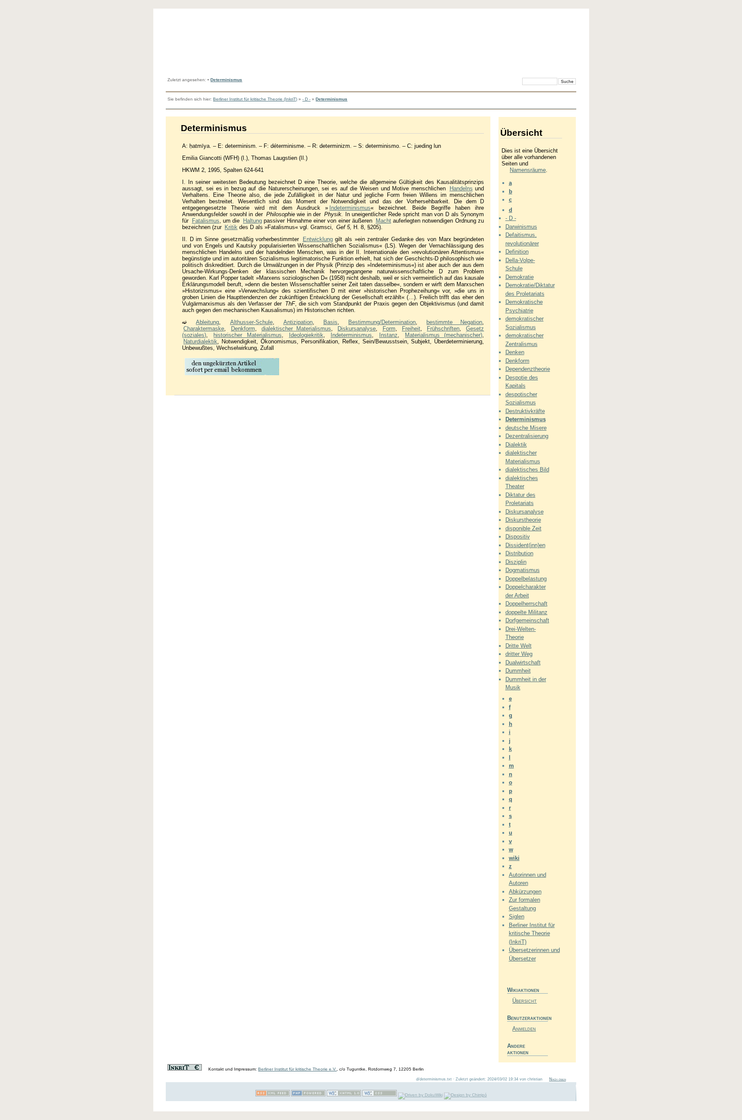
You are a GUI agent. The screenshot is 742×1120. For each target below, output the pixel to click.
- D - (306, 99)
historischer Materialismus (247, 335)
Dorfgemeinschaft (527, 620)
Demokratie (519, 277)
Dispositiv (517, 536)
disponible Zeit (523, 528)
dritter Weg (518, 654)
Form (389, 328)
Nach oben (557, 1079)
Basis (330, 322)
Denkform (243, 328)
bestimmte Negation (454, 322)
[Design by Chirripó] (465, 1094)
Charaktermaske (203, 328)
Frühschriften (443, 328)
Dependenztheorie (527, 369)
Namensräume (528, 170)
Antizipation (298, 322)
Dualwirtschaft (523, 662)
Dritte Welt (518, 646)
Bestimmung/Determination (382, 322)
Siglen (516, 916)
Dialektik (516, 444)
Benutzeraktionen (527, 1018)
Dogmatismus (522, 570)
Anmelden (524, 1028)
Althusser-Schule (251, 322)
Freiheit (411, 328)
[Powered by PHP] (308, 1094)
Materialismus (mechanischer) (443, 335)
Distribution (519, 553)
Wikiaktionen (523, 990)
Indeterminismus (350, 208)
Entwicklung (318, 239)
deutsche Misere (526, 428)
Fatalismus (205, 220)
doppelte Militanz (526, 612)
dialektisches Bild (527, 469)
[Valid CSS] (379, 1094)
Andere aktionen (518, 1049)
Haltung (252, 220)
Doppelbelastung (526, 578)
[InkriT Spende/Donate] (184, 1069)
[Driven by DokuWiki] (420, 1094)
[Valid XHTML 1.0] (344, 1094)
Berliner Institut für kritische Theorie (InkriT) (255, 99)
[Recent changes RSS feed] (272, 1094)
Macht (383, 220)
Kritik (231, 227)
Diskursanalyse (357, 328)
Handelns (461, 188)
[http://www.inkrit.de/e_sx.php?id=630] (231, 374)
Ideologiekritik (306, 335)
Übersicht (524, 1001)
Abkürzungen (525, 891)
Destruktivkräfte (525, 411)
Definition (517, 251)
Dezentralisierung (526, 436)
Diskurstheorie (523, 520)
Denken (514, 352)
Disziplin (515, 562)
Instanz (388, 335)
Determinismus (226, 79)
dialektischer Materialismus (296, 328)
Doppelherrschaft (526, 603)
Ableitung (207, 322)
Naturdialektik (200, 341)
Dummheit (518, 670)
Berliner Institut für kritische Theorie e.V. (297, 1069)
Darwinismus (521, 226)
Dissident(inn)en (525, 545)
